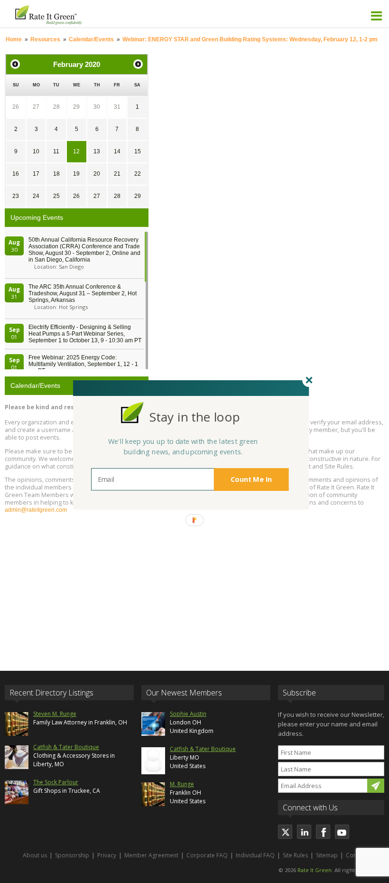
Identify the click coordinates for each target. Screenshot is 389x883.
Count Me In (251, 479)
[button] (194, 417)
